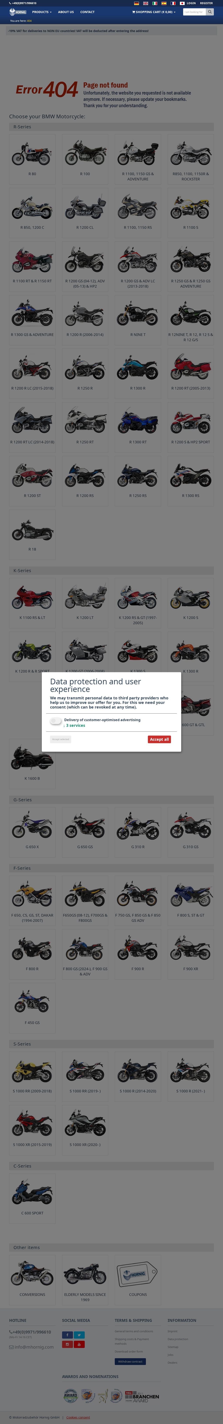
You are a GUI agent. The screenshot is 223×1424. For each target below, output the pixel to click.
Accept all (159, 739)
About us (66, 12)
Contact (87, 12)
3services (74, 725)
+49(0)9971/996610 (24, 3)
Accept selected (60, 739)
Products (40, 12)
